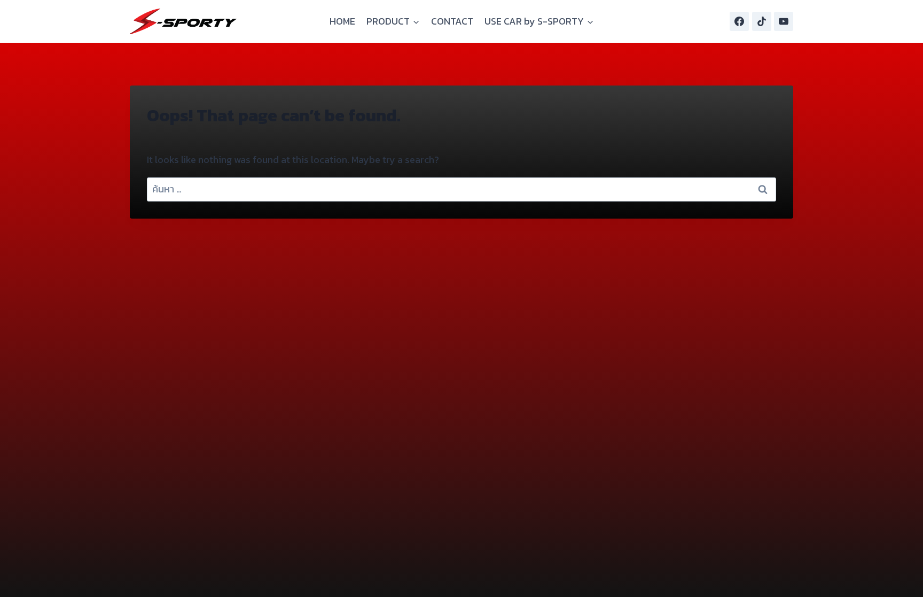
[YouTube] (783, 21)
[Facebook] (739, 21)
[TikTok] (761, 21)
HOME (342, 21)
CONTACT (452, 21)
